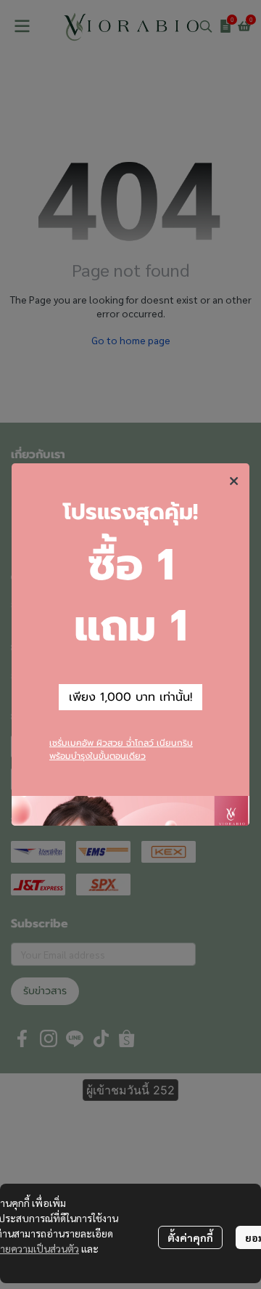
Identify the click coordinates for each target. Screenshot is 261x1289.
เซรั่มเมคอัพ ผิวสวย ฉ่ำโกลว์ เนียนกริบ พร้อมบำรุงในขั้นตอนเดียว (121, 749)
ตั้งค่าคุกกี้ (190, 1237)
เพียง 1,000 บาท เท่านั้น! (130, 697)
